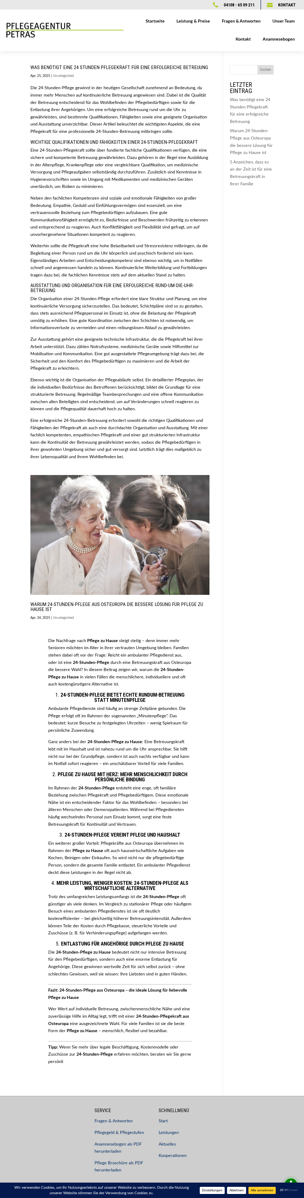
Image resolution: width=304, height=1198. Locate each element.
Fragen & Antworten (114, 1121)
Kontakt (287, 4)
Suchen (265, 69)
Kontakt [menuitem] (243, 39)
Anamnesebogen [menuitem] (279, 39)
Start (163, 1121)
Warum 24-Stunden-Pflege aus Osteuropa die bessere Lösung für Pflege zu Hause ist (116, 606)
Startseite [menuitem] (155, 21)
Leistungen (169, 1133)
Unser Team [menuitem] (283, 21)
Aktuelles (167, 1144)
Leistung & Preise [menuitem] (193, 21)
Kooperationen (173, 1156)
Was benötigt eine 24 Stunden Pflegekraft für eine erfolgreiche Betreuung (119, 67)
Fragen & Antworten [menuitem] (241, 21)
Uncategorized (63, 76)
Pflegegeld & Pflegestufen (119, 1133)
